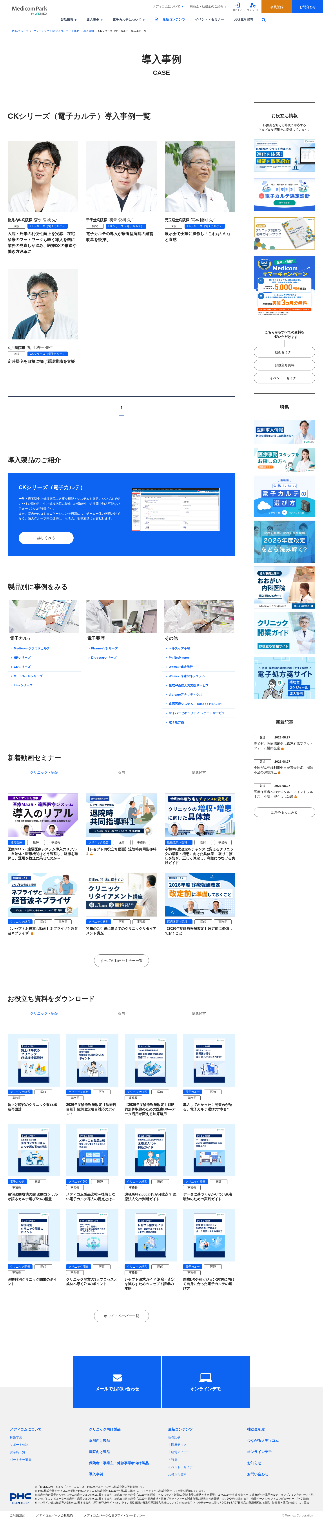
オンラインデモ (259, 1452)
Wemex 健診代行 (181, 667)
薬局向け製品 (99, 1440)
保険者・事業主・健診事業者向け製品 (119, 1463)
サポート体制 (19, 1444)
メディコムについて (166, 6)
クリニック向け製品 (105, 1429)
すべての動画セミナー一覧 (121, 960)
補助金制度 (256, 1429)
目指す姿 (16, 1437)
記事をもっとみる (284, 812)
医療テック (179, 1444)
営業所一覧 (17, 1452)
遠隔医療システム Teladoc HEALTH (195, 703)
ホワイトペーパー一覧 (121, 1316)
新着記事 (174, 1437)
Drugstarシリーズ (103, 657)
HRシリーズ (22, 657)
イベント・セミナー (209, 19)
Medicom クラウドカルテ (32, 648)
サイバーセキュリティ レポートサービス (197, 713)
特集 (174, 1459)
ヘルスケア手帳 (179, 648)
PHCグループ (20, 31)
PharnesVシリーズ (104, 648)
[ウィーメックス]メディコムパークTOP (56, 31)
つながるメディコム (263, 1440)
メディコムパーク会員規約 (54, 1515)
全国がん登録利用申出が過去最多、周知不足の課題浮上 (283, 770)
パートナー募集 (20, 1459)
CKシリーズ (22, 667)
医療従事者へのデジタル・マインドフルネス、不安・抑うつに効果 (283, 794)
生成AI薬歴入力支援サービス (189, 685)
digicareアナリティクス (185, 694)
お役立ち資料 (243, 19)
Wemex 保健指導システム (187, 676)
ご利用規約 (17, 1515)
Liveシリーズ (23, 685)
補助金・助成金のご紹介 (206, 6)
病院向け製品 (99, 1452)
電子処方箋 (176, 722)
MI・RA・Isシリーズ (28, 676)
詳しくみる (46, 538)
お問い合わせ (257, 1474)
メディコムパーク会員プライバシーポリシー (114, 1515)
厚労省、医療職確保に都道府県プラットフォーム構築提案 (283, 746)
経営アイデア (180, 1452)
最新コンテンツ (174, 19)
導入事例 (88, 31)
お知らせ (254, 1463)
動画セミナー (284, 352)
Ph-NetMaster (179, 657)
